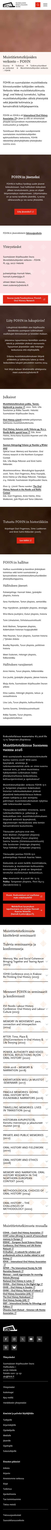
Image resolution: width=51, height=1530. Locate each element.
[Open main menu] (45, 5)
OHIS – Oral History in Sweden (18, 1287)
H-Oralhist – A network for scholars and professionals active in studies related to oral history (23, 1255)
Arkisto (6, 1468)
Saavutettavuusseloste (13, 1520)
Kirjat (5, 1483)
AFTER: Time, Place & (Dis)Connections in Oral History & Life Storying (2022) (23, 1039)
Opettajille (8, 1446)
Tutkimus (20, 66)
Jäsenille (7, 1440)
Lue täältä (25, 541)
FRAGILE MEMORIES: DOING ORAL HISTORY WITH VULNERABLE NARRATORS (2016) (23, 1095)
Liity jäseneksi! (24, 212)
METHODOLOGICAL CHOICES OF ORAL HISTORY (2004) (23, 1192)
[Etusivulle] (10, 1330)
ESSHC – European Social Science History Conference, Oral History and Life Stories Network (22, 1245)
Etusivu (6, 66)
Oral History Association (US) (17, 1293)
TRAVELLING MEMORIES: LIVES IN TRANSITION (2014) (22, 1109)
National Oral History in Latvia (18, 1281)
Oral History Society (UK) (15, 1300)
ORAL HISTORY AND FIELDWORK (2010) (23, 1149)
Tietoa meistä (9, 1504)
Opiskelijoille (9, 1430)
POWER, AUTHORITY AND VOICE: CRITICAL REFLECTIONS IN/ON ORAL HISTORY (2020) (23, 1055)
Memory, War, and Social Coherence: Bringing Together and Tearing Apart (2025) (23, 961)
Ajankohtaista (9, 1494)
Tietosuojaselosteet (12, 1515)
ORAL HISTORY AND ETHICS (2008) (20, 1161)
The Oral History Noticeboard (17, 1297)
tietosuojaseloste (33, 233)
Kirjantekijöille (9, 1425)
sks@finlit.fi (8, 1376)
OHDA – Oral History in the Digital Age (22, 1284)
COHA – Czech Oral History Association (22, 1232)
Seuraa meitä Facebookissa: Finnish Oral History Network (24, 300)
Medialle (7, 1435)
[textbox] (25, 177)
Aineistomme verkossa (13, 1478)
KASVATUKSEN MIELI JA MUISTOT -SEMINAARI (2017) (23, 1081)
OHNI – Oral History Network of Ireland (22, 1290)
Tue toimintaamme (12, 1499)
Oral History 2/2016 (12, 419)
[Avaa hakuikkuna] (37, 4)
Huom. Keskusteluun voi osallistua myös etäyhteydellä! (22, 897)
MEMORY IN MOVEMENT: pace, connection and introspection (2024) (22, 1024)
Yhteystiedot (9, 1387)
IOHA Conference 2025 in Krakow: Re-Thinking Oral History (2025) (22, 975)
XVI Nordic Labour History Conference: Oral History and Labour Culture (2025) (24, 1009)
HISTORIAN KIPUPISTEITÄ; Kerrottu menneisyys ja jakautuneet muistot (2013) (23, 1122)
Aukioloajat (8, 1392)
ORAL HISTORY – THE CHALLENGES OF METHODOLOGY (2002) (17, 1206)
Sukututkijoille (9, 1451)
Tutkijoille (7, 1420)
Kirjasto (6, 1473)
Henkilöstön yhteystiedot (14, 1403)
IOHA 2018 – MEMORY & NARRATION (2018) (18, 1069)
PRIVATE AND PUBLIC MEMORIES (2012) (23, 1137)
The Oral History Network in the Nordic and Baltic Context (22, 489)
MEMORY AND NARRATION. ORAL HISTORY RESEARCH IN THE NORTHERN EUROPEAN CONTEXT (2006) (24, 1177)
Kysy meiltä (8, 1397)
